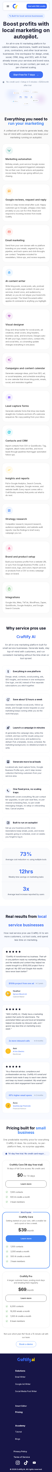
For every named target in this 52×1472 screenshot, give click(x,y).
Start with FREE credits (36, 6)
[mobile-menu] (8, 6)
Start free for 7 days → (26, 74)
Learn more (26, 1184)
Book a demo (26, 1344)
